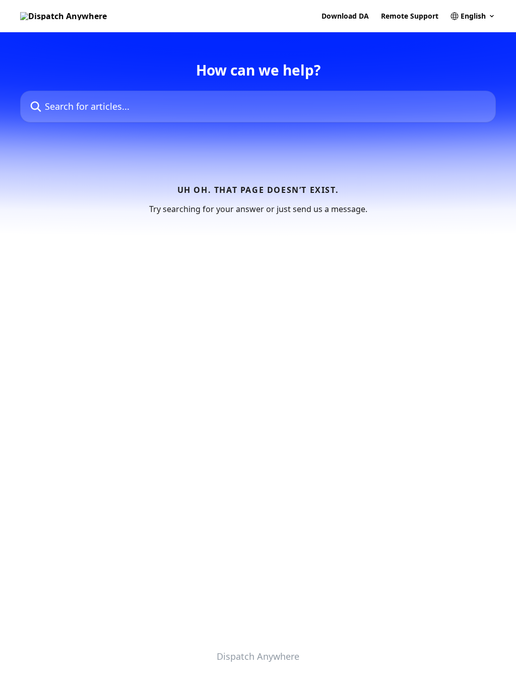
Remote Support (409, 16)
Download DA (345, 16)
